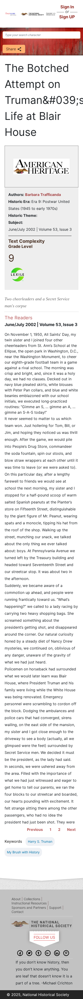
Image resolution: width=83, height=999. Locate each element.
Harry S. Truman (40, 841)
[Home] (11, 13)
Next (71, 829)
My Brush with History (23, 852)
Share (11, 49)
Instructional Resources (29, 903)
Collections (32, 899)
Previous (35, 829)
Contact (18, 912)
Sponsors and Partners (29, 907)
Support (55, 907)
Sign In (67, 6)
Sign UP (67, 16)
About (16, 899)
